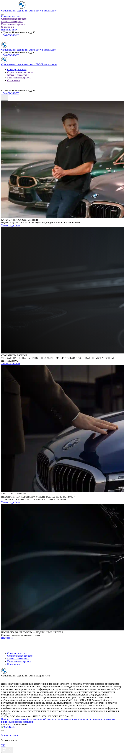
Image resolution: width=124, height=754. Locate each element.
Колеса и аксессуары (12, 21)
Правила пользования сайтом (16, 719)
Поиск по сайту (9, 29)
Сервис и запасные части (14, 18)
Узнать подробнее (10, 225)
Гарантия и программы (13, 24)
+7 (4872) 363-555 (10, 35)
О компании (7, 27)
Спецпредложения (10, 16)
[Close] (2, 14)
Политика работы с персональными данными (55, 719)
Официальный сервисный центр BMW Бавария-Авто (29, 10)
